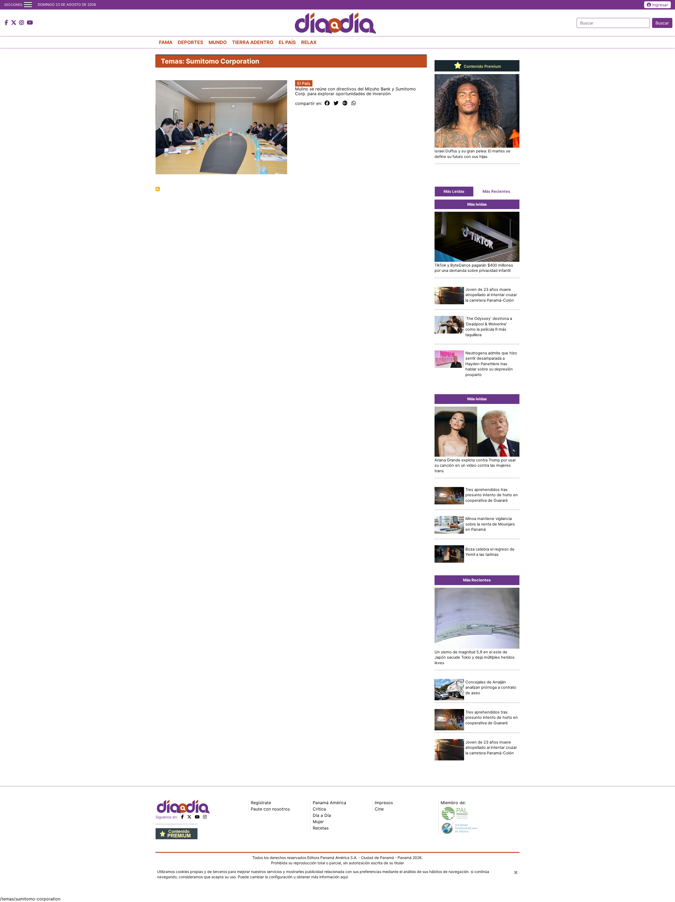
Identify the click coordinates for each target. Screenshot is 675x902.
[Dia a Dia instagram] (22, 23)
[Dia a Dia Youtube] (30, 23)
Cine (379, 809)
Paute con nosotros (270, 809)
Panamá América (329, 802)
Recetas (321, 828)
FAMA (165, 42)
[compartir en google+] (345, 103)
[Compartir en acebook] (327, 103)
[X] (189, 816)
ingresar (660, 4)
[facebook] (182, 816)
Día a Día (322, 815)
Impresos (384, 802)
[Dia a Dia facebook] (7, 23)
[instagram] (205, 816)
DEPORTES (190, 42)
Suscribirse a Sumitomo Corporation (158, 189)
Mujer (318, 821)
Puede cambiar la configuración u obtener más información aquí (293, 877)
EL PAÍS (287, 42)
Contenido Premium (482, 66)
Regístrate (261, 802)
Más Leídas (453, 191)
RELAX (309, 42)
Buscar (662, 23)
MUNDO (218, 42)
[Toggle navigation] (27, 4)
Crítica (319, 809)
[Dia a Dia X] (14, 23)
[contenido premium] (176, 833)
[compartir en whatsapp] (353, 103)
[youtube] (197, 816)
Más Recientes (496, 191)
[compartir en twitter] (336, 103)
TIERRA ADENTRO (252, 42)
